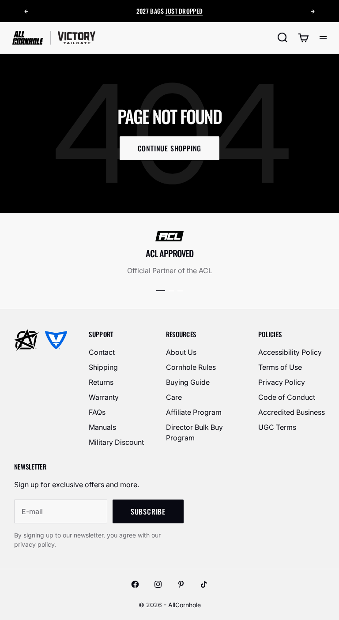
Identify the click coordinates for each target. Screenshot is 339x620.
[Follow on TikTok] (204, 584)
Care (174, 397)
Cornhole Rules (191, 367)
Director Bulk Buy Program (194, 432)
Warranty (104, 397)
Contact (102, 352)
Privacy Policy (281, 382)
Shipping (103, 367)
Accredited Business (291, 412)
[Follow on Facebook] (135, 584)
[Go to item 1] (160, 290)
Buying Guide (188, 382)
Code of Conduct (286, 397)
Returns (101, 382)
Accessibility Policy (290, 352)
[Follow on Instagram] (158, 584)
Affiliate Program (194, 412)
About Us (181, 352)
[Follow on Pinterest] (181, 584)
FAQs (97, 412)
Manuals (102, 427)
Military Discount (116, 442)
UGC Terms (277, 427)
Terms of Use (280, 367)
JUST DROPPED (184, 10)
